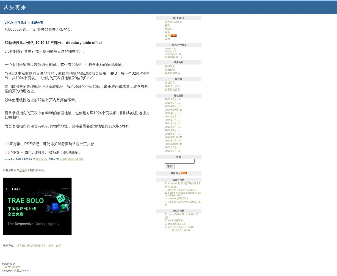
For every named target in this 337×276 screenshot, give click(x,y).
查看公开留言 (172, 86)
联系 (167, 32)
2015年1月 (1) (173, 106)
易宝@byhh (42, 159)
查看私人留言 (172, 89)
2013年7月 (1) (173, 130)
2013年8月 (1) (173, 126)
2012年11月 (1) (173, 137)
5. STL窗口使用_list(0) (177, 230)
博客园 (21, 245)
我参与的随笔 (172, 73)
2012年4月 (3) (173, 140)
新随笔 (168, 28)
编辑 (70, 159)
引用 (81, 159)
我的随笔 (170, 66)
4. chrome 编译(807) (176, 198)
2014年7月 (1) (173, 116)
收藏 (76, 159)
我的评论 (170, 69)
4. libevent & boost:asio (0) (179, 227)
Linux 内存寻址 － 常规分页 (24, 22)
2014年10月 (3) (173, 109)
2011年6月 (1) (173, 147)
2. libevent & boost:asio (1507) (182, 190)
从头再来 (15, 7)
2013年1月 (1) (173, 133)
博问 (51, 245)
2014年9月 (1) (173, 113)
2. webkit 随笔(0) (174, 220)
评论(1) (63, 159)
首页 (167, 25)
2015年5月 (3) (173, 99)
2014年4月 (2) (173, 123)
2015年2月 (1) (173, 102)
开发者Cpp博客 (173, 22)
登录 (22, 170)
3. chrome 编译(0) (175, 223)
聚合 (167, 35)
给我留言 (170, 82)
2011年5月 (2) (173, 150)
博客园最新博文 (36, 245)
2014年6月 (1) (173, 120)
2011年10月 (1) (173, 144)
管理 (167, 39)
